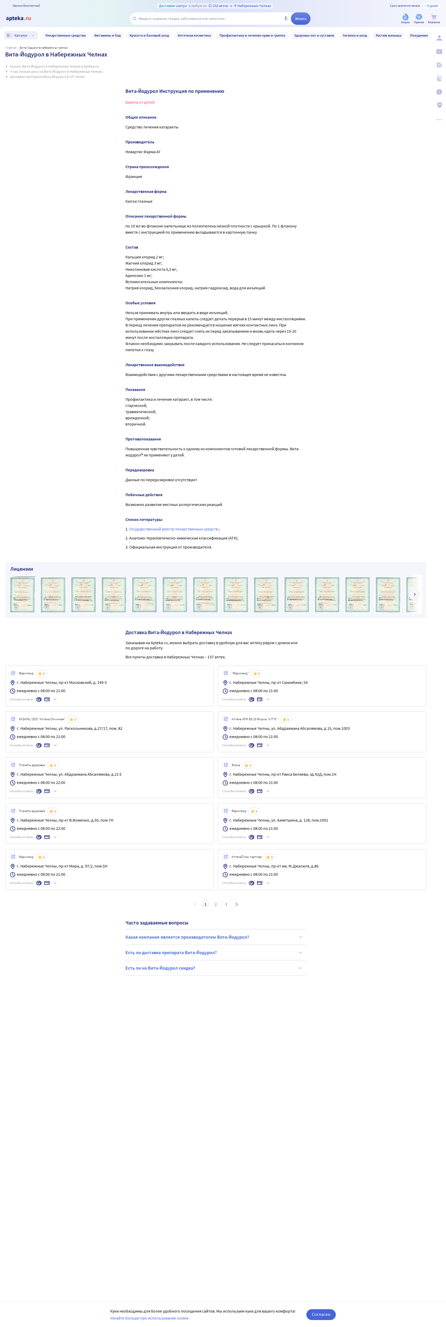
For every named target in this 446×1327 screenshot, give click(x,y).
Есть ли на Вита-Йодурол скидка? (160, 968)
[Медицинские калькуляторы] (439, 78)
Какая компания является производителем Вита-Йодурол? (187, 937)
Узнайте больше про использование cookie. (149, 1318)
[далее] (414, 594)
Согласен (321, 1314)
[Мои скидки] (439, 51)
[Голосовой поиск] (286, 18)
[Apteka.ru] (22, 18)
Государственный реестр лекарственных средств (174, 528)
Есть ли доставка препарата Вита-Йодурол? (171, 952)
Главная (11, 48)
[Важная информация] (439, 92)
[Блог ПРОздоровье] (439, 65)
